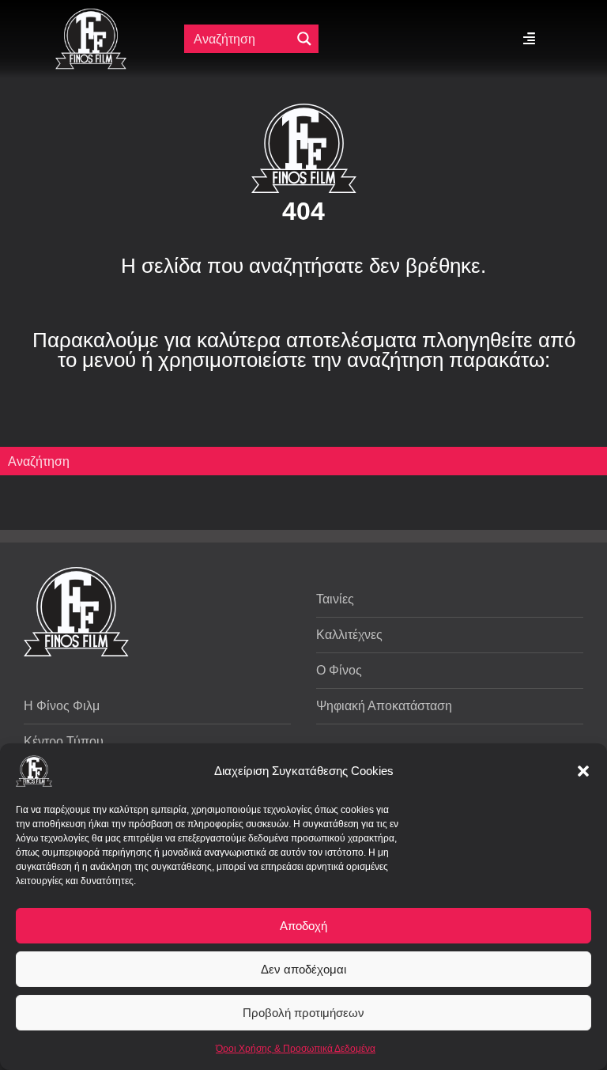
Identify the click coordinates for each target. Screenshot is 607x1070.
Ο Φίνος (339, 670)
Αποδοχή (303, 925)
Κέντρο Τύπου (64, 741)
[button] (583, 771)
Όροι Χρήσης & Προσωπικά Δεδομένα (295, 1048)
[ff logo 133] (90, 14)
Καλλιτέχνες (349, 634)
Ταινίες (335, 599)
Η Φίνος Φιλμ (62, 706)
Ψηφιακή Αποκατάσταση (384, 706)
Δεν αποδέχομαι (303, 969)
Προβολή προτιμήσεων (303, 1012)
